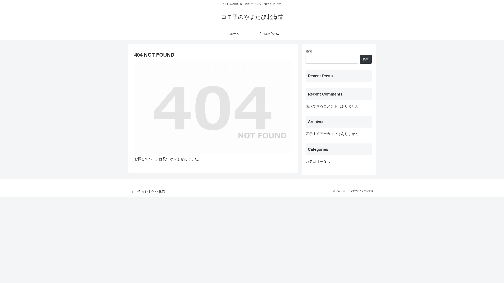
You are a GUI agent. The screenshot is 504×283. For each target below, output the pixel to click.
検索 (309, 51)
